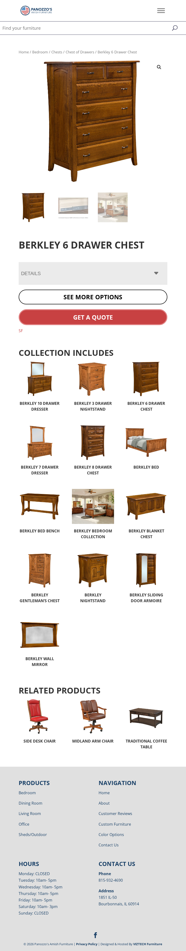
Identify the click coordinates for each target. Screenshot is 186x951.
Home (24, 52)
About (104, 803)
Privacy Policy (86, 944)
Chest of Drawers (80, 52)
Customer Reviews (115, 813)
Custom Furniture (115, 824)
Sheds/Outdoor (33, 834)
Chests (56, 52)
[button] (159, 67)
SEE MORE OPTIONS (92, 297)
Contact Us (109, 845)
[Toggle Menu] (161, 10)
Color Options (111, 834)
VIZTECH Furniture (147, 944)
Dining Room (30, 803)
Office (24, 824)
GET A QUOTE (93, 317)
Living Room (30, 813)
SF (21, 330)
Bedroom (40, 52)
